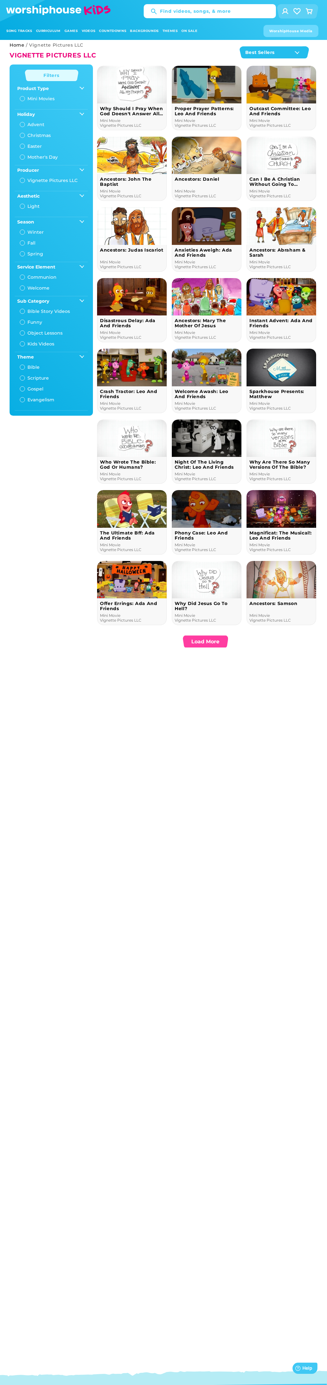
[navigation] (51, 240)
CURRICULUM (48, 31)
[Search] (151, 11)
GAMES (71, 31)
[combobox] (210, 11)
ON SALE (189, 31)
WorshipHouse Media (291, 31)
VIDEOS (88, 31)
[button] (19, 30)
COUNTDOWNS (112, 31)
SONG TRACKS (19, 31)
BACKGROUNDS (144, 31)
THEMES (170, 31)
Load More (205, 642)
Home (17, 45)
